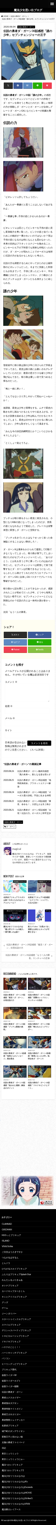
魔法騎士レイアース (11, 1509)
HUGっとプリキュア (11, 1235)
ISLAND (5, 1240)
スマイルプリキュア (11, 1324)
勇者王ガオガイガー (11, 1414)
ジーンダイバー (9, 1313)
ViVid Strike (7, 1246)
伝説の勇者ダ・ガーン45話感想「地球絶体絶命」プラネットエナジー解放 (34, 783)
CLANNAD (7, 1224)
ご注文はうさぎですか (12, 1252)
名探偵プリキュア (10, 1425)
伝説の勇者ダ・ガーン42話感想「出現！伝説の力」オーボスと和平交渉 (34, 811)
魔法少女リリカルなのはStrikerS (17, 1498)
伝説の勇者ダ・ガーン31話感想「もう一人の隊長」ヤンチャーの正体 (28, 956)
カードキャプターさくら (13, 1291)
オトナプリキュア (10, 1285)
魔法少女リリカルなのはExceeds (17, 1487)
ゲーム (5, 1308)
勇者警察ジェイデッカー (13, 1420)
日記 (4, 1448)
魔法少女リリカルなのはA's (15, 1481)
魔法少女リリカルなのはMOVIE (17, 1492)
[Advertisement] (28, 1141)
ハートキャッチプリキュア (14, 1352)
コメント (11, 681)
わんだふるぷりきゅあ (12, 1280)
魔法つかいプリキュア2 (13, 1470)
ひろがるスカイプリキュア (14, 1268)
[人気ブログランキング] (27, 1203)
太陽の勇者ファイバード (13, 1442)
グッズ (5, 1302)
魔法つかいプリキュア (12, 1464)
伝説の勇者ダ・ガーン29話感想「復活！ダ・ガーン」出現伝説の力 (29, 946)
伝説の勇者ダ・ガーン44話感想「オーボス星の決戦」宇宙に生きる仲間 (34, 794)
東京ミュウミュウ (10, 1453)
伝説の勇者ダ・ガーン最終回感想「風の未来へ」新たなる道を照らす (34, 773)
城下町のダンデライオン (13, 1431)
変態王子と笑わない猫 (12, 1436)
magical (16, 848)
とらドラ (6, 1263)
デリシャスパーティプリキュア (16, 1330)
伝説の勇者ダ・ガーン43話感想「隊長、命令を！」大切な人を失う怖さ (34, 803)
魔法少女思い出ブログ (28, 10)
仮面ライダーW (9, 1375)
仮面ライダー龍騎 (10, 1386)
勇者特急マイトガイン (12, 1408)
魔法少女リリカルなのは (13, 1476)
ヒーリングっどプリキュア (14, 1364)
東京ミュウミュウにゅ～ (13, 1459)
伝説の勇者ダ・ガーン (16, 764)
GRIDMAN (7, 1229)
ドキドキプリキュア (11, 1341)
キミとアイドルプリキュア (14, 1296)
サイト (8, 730)
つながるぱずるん (10, 1257)
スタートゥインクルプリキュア (16, 1319)
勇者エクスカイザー (11, 1397)
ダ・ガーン (10, 826)
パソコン (6, 1358)
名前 (9, 706)
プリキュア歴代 (9, 1369)
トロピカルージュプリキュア (15, 1336)
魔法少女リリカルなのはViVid (16, 1503)
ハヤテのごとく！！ (11, 1347)
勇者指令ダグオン (10, 1403)
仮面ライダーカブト (11, 1380)
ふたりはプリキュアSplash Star (16, 1274)
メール (10, 718)
